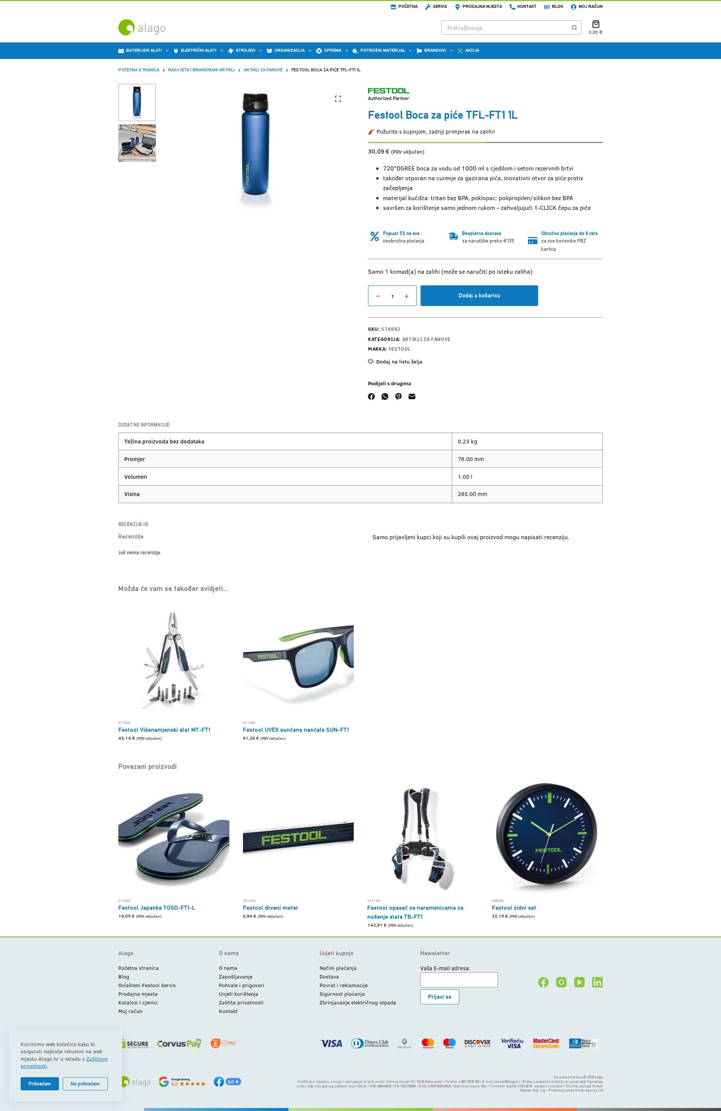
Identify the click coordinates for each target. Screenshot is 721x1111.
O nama (228, 967)
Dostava (329, 976)
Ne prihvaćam (85, 1084)
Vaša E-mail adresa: (445, 968)
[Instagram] (561, 982)
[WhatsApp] (385, 396)
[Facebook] (371, 396)
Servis (440, 6)
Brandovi (435, 50)
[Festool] (388, 94)
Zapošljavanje (235, 976)
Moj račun (591, 6)
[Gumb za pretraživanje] (574, 27)
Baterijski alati (144, 50)
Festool (400, 348)
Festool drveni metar (270, 907)
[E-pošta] (412, 396)
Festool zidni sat (514, 907)
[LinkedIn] (597, 982)
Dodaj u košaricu (479, 295)
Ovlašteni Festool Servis (147, 985)
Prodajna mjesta (482, 6)
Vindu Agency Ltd (589, 1090)
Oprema (332, 50)
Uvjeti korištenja (238, 993)
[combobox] (504, 27)
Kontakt (527, 6)
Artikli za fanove (426, 339)
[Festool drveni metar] (298, 838)
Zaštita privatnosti (241, 1002)
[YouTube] (579, 982)
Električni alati (198, 50)
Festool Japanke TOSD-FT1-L (156, 907)
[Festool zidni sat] (547, 838)
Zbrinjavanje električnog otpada (358, 1002)
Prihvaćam (40, 1084)
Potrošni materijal (382, 50)
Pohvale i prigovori (241, 985)
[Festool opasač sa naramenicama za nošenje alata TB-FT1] (422, 838)
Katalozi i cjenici (138, 1002)
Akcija (472, 50)
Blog (557, 6)
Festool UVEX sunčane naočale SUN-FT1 (296, 729)
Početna (408, 6)
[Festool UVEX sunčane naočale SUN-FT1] (298, 660)
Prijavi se (439, 996)
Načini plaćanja (338, 967)
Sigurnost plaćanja (342, 993)
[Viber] (398, 396)
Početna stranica (138, 967)
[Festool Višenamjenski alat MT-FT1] (173, 660)
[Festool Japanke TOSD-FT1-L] (173, 838)
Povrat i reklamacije (344, 985)
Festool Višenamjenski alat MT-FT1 (164, 729)
